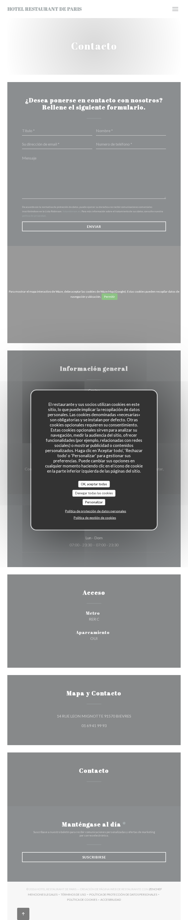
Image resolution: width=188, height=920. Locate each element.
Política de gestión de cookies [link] (95, 518)
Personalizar (94, 502)
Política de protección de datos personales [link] (95, 511)
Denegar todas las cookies (94, 493)
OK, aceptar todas (94, 484)
